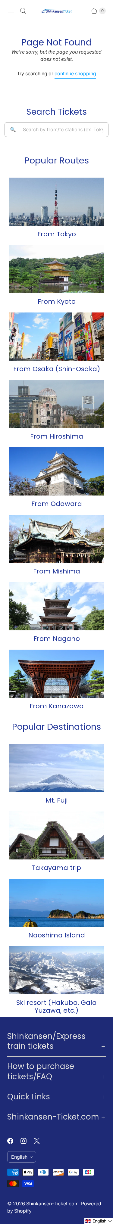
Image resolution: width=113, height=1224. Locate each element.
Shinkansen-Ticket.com (52, 1204)
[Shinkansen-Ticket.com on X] (40, 1141)
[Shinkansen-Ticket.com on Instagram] (27, 1141)
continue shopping (75, 73)
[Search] (23, 11)
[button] (98, 1221)
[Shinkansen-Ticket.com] (57, 11)
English (19, 1157)
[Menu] (11, 11)
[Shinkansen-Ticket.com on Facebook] (13, 1141)
